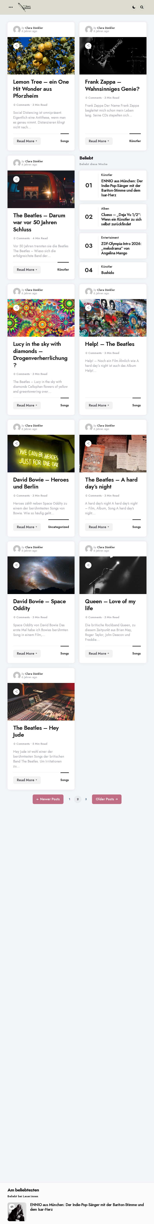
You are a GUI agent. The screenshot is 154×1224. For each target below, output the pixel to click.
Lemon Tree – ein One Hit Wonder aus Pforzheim (41, 88)
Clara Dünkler (34, 28)
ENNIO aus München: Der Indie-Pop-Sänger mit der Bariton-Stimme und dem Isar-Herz (122, 188)
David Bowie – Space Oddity (39, 605)
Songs (64, 141)
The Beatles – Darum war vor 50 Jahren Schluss (39, 222)
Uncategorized (58, 527)
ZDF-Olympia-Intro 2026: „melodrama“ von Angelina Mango (121, 248)
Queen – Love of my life (110, 605)
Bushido (107, 272)
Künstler (135, 141)
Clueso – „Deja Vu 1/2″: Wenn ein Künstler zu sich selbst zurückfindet (121, 219)
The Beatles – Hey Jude (36, 731)
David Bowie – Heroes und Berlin (41, 483)
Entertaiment (110, 237)
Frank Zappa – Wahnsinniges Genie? (112, 85)
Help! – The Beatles (109, 344)
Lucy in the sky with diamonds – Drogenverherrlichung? (40, 354)
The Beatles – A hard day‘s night (111, 483)
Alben (105, 208)
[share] (16, 46)
